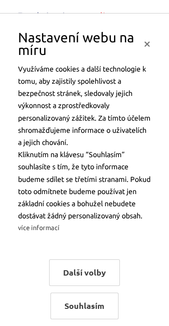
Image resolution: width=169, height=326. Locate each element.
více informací (38, 227)
